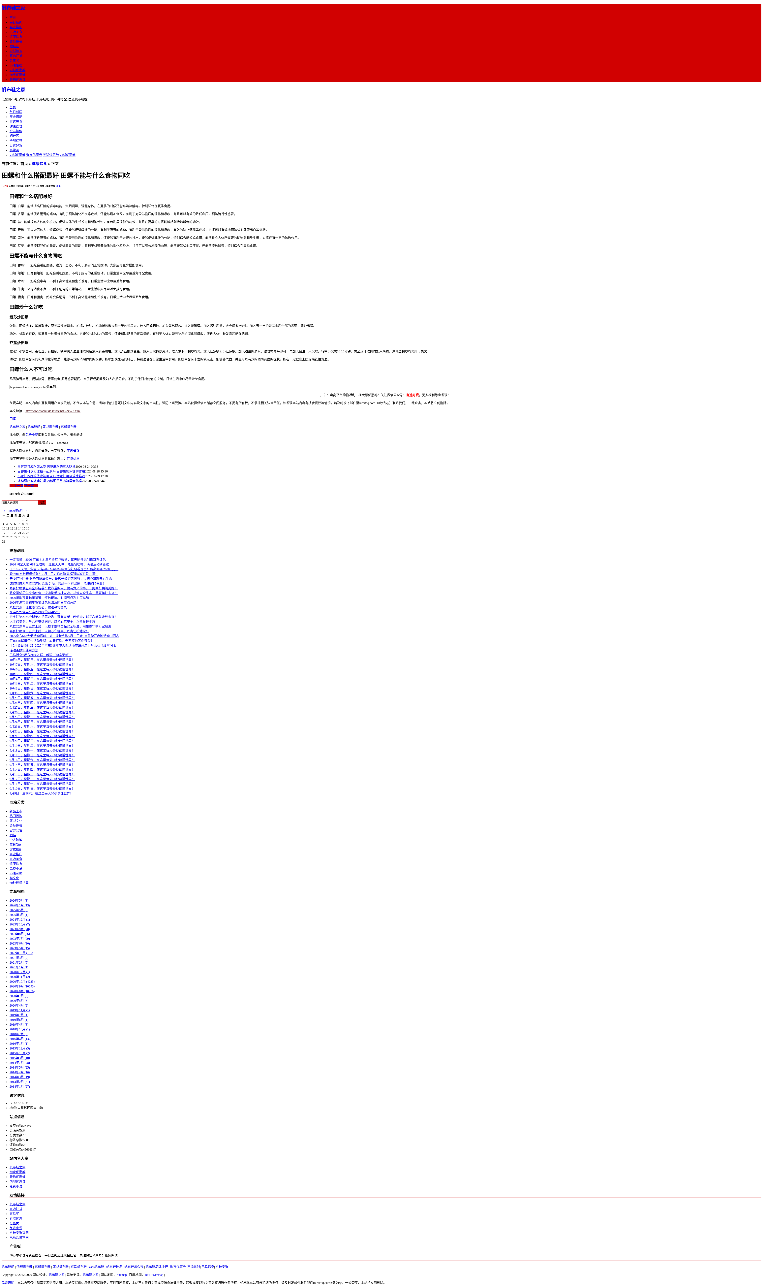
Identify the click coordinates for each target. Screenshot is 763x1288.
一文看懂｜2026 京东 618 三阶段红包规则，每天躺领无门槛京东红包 (58, 559)
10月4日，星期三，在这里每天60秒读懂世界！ (42, 679)
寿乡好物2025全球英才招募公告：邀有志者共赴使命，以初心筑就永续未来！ (64, 617)
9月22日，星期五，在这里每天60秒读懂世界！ (42, 731)
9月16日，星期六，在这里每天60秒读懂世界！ (42, 760)
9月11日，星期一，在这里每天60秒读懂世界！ (42, 784)
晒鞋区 (14, 46)
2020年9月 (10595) (22, 986)
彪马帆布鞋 (79, 1267)
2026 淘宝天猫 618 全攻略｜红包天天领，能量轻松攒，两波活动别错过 (59, 564)
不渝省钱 (16, 65)
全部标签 (16, 51)
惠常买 (14, 60)
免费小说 (31, 434)
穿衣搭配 (16, 27)
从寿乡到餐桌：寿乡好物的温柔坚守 (35, 612)
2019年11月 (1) (20, 1010)
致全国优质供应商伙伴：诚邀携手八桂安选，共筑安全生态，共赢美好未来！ (64, 593)
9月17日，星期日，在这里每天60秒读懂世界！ (42, 755)
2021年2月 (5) (19, 962)
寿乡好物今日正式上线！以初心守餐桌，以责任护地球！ (49, 631)
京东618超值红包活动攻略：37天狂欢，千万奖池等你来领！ (52, 640)
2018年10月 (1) (20, 1029)
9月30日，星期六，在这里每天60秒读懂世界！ (42, 693)
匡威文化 (16, 820)
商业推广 (16, 854)
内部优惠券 (17, 70)
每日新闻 (16, 22)
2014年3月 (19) (20, 1077)
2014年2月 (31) (20, 1081)
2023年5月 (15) (20, 948)
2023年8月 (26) (20, 934)
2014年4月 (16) (20, 1072)
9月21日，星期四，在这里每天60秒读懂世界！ (42, 736)
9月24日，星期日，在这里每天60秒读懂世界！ (42, 722)
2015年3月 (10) (20, 1058)
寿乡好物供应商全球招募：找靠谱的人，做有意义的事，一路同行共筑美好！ (64, 588)
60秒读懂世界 (19, 883)
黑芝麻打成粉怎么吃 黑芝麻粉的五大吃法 (46, 466)
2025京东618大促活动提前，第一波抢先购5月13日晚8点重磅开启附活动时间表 (64, 636)
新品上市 (16, 811)
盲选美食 (16, 32)
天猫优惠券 (17, 79)
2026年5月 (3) (19, 900)
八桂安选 (222, 1267)
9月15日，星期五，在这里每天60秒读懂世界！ (42, 764)
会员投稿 (16, 41)
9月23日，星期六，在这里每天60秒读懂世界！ (42, 726)
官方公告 (16, 830)
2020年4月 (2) (19, 1005)
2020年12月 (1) (20, 972)
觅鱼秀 (14, 1223)
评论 (58, 186)
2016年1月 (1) (19, 1043)
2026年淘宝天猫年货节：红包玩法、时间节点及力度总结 (49, 597)
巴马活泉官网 (19, 1237)
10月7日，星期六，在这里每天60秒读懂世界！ (42, 664)
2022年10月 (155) (21, 953)
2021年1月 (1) (19, 967)
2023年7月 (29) (20, 938)
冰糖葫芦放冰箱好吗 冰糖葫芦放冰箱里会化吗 (49, 481)
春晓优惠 (73, 458)
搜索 (42, 502)
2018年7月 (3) (19, 1034)
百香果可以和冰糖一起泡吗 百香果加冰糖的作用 (51, 471)
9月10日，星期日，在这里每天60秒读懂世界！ (42, 788)
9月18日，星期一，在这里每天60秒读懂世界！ (42, 750)
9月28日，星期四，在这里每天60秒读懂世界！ (42, 702)
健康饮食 (16, 36)
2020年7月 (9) (19, 996)
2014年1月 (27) (20, 1086)
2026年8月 (16, 510)
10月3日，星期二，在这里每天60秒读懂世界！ (42, 683)
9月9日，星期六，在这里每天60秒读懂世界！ (41, 793)
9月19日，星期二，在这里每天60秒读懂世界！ (42, 745)
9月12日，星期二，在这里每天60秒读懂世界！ (42, 779)
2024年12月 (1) (20, 919)
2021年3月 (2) (19, 957)
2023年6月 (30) (20, 943)
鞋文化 (14, 878)
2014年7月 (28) (20, 1062)
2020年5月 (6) (19, 1000)
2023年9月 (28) (20, 929)
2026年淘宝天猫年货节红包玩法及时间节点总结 (43, 602)
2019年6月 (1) (19, 1019)
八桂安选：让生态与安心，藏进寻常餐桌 (38, 607)
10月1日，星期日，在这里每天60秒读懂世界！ (42, 688)
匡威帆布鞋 (50, 427)
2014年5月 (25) (20, 1067)
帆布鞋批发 (114, 1267)
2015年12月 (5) (20, 1048)
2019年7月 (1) (19, 1015)
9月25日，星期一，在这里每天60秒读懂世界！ (42, 717)
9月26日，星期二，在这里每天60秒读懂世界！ (42, 712)
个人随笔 (16, 840)
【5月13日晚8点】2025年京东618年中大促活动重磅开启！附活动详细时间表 (63, 645)
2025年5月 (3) (19, 910)
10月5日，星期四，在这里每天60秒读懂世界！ (42, 674)
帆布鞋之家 (13, 8)
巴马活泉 (207, 1267)
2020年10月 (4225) (22, 981)
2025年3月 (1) (19, 915)
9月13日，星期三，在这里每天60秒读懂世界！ (42, 774)
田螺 (13, 419)
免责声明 (8, 1282)
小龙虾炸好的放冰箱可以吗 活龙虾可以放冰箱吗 (51, 476)
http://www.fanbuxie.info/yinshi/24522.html (52, 411)
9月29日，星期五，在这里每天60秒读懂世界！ (42, 698)
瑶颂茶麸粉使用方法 (24, 650)
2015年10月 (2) (20, 1053)
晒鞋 (13, 835)
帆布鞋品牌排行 (157, 1267)
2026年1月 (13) (20, 905)
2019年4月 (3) (19, 1024)
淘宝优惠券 (17, 75)
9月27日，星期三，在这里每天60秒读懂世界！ (42, 707)
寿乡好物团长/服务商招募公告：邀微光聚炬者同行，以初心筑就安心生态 (61, 578)
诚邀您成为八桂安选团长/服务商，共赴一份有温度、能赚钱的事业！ (58, 583)
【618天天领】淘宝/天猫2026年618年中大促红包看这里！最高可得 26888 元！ (64, 569)
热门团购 (16, 816)
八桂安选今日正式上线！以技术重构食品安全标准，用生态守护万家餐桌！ (62, 626)
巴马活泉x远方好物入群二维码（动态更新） (41, 655)
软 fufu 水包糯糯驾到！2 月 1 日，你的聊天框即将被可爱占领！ (54, 574)
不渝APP (16, 873)
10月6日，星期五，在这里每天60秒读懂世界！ (42, 669)
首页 (13, 17)
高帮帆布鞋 (68, 427)
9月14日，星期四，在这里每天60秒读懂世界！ (42, 769)
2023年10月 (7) (20, 924)
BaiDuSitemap (154, 1274)
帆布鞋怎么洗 (133, 1267)
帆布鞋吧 (34, 427)
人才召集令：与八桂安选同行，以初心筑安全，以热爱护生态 (52, 621)
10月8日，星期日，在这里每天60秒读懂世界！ (42, 659)
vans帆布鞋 (96, 1267)
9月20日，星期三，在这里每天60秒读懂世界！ (42, 741)
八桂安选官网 (19, 1233)
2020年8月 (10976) (22, 991)
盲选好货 (16, 55)
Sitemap (122, 1274)
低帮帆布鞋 (24, 1267)
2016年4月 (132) (20, 1039)
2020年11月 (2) (20, 977)
